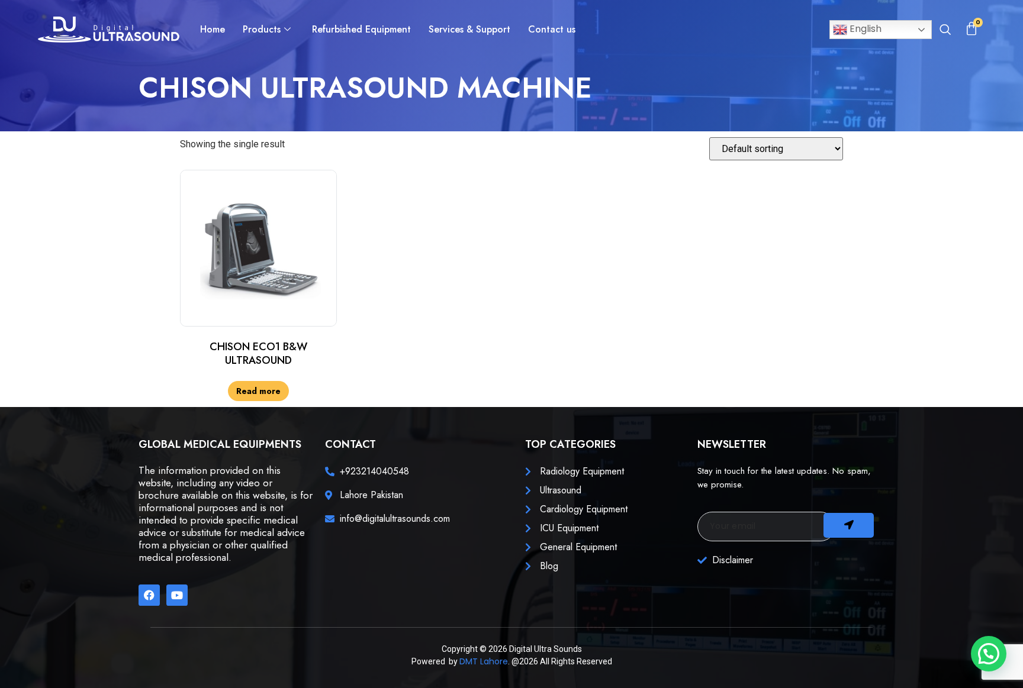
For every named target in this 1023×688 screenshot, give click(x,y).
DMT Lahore (483, 661)
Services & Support (469, 29)
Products (262, 29)
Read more (258, 391)
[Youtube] (177, 595)
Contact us (551, 29)
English (864, 28)
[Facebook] (149, 595)
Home (212, 29)
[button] (945, 31)
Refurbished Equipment (361, 29)
